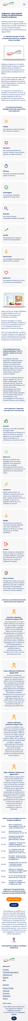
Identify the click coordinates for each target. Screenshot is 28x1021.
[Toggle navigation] (24, 4)
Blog (4, 980)
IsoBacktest (7, 996)
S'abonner (6, 991)
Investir (14, 905)
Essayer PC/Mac (14, 899)
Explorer (6, 977)
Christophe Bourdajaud (10, 972)
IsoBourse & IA (7, 975)
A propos (6, 970)
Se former (6, 993)
